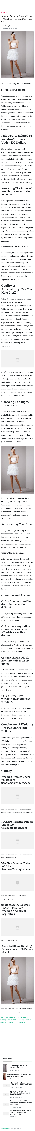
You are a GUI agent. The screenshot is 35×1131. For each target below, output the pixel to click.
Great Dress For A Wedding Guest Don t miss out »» (25, 1020)
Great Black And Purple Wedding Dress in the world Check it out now (20, 1093)
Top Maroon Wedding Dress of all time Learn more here (19, 1075)
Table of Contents (14, 89)
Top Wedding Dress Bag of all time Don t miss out (19, 1066)
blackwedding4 (5, 1128)
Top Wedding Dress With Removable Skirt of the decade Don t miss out (21, 1102)
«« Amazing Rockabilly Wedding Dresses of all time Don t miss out (8, 1020)
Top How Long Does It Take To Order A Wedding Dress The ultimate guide (20, 1112)
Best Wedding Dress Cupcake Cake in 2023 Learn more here (21, 1084)
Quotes (4, 12)
